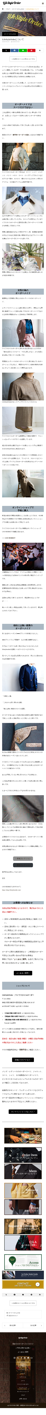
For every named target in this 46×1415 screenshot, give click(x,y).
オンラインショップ (28, 1098)
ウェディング (23, 1388)
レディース (23, 1377)
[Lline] (23, 50)
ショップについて (23, 1370)
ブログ (23, 1395)
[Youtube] (28, 1358)
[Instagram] (14, 1358)
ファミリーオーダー (23, 1384)
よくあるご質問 (23, 1352)
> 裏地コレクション (23, 865)
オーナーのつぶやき (10, 34)
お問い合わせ (23, 1399)
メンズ (23, 1373)
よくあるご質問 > (23, 973)
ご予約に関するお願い (23, 1348)
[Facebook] (21, 1358)
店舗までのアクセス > (23, 1060)
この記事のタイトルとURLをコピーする (23, 59)
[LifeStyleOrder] (23, 1338)
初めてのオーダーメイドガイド (23, 1344)
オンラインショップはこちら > (23, 1112)
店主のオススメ (13, 1315)
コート (23, 1380)
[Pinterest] (25, 1358)
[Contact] (31, 1358)
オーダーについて (23, 1366)
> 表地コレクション (23, 858)
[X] (18, 1358)
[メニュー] (43, 3)
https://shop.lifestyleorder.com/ (11, 890)
